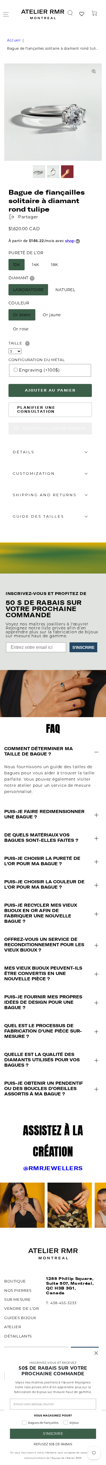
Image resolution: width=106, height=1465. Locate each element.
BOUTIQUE (15, 1281)
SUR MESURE (17, 1299)
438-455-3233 (63, 1303)
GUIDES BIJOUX (20, 1317)
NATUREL (65, 289)
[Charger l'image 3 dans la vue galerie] (67, 171)
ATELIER (12, 1327)
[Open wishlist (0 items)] (82, 14)
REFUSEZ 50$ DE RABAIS (53, 1444)
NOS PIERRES (18, 1290)
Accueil (13, 40)
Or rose (21, 328)
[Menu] (6, 14)
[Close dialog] (96, 1353)
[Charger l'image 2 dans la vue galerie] (53, 171)
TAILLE (15, 343)
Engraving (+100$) (39, 370)
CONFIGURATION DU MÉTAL (36, 359)
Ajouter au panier (50, 390)
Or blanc (22, 314)
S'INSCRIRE (83, 647)
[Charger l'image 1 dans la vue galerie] (39, 171)
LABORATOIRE (28, 289)
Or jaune (51, 314)
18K (54, 264)
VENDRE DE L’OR (21, 1308)
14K (35, 264)
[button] (70, 13)
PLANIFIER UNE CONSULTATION (36, 409)
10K (16, 264)
